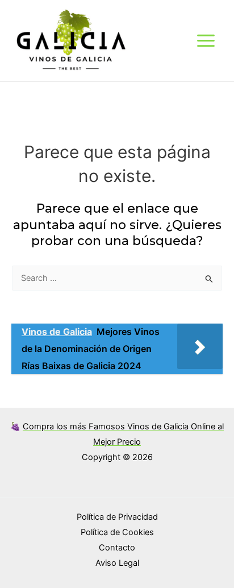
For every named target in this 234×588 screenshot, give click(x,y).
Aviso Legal (117, 563)
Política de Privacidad (117, 517)
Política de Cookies (117, 532)
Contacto (117, 548)
